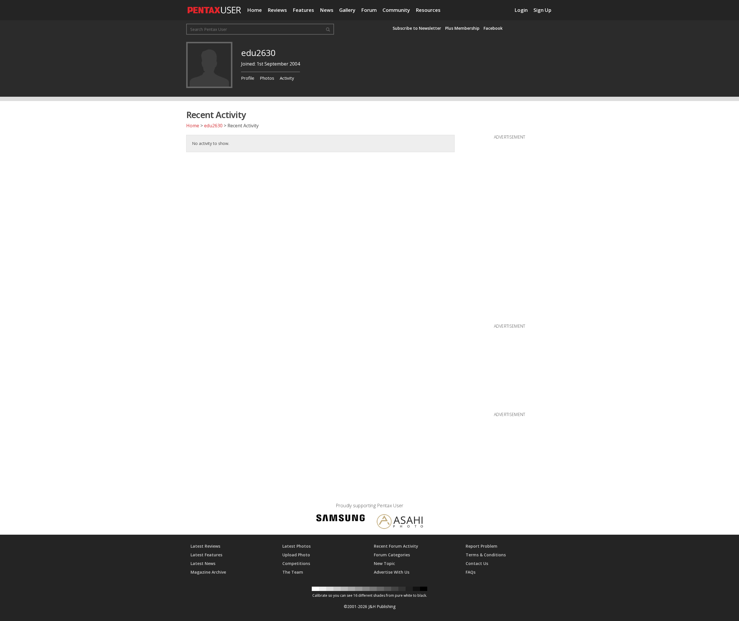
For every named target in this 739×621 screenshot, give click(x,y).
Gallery (347, 10)
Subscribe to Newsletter (417, 28)
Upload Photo (296, 554)
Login (521, 10)
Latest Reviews (205, 546)
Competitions (296, 563)
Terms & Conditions (486, 554)
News (326, 10)
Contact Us (477, 563)
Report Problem (481, 546)
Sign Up (542, 10)
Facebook (493, 28)
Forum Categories (392, 554)
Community (396, 10)
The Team (292, 572)
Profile (247, 78)
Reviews (277, 10)
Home (254, 10)
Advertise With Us (391, 572)
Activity (287, 78)
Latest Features (206, 554)
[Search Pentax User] (327, 29)
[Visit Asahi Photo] (400, 522)
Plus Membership (462, 28)
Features (303, 10)
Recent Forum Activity (396, 546)
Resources (428, 10)
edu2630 (213, 125)
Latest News (203, 563)
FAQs (470, 572)
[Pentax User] (214, 7)
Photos (267, 78)
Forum (369, 10)
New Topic (384, 563)
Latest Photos (296, 546)
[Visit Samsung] (340, 518)
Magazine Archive (208, 572)
